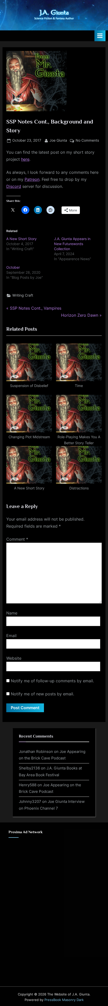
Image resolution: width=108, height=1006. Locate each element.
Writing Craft (22, 295)
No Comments (87, 141)
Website (13, 658)
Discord (13, 186)
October (13, 267)
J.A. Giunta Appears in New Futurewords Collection (72, 244)
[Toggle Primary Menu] (99, 35)
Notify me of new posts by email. (42, 693)
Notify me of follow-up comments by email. (52, 680)
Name (11, 613)
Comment (17, 539)
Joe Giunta (58, 140)
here (25, 159)
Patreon (32, 179)
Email (11, 635)
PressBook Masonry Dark (64, 1000)
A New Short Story (21, 239)
